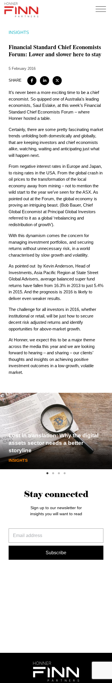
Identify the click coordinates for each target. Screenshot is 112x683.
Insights (19, 32)
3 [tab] (59, 473)
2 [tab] (53, 473)
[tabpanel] (56, 431)
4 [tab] (64, 473)
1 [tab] (47, 473)
